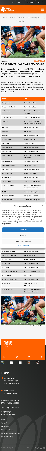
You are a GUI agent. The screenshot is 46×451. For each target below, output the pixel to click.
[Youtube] (29, 356)
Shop (11, 2)
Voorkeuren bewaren (23, 241)
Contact (4, 423)
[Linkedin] (41, 356)
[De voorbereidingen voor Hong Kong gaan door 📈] (20, 362)
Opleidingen (30, 2)
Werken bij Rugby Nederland (10, 433)
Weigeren (23, 235)
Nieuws (12, 17)
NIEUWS (36, 61)
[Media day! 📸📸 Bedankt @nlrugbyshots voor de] (11, 362)
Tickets (18, 2)
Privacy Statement (23, 245)
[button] (42, 206)
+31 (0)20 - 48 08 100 (11, 408)
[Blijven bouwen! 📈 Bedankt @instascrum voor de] (2, 362)
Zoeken (39, 2)
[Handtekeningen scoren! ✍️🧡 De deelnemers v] (37, 362)
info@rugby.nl (6, 412)
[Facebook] (4, 356)
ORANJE (42, 61)
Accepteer (23, 230)
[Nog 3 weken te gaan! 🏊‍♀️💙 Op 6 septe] (28, 362)
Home (5, 17)
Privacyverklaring (7, 437)
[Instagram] (17, 356)
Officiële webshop (7, 430)
